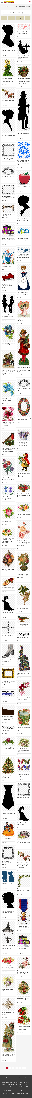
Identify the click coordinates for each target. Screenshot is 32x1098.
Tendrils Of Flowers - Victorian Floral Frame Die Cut (23, 890)
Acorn (7, 1077)
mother (21, 1082)
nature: (3, 1077)
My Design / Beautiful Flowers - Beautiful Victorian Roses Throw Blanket (23, 444)
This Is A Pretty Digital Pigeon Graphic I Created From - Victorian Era (8, 967)
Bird (12, 1080)
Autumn (11, 1077)
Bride (14, 1082)
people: (3, 1082)
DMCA (22, 1093)
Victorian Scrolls (5, 730)
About (2, 1093)
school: (3, 1084)
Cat (19, 1080)
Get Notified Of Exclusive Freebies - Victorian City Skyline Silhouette (7, 718)
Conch (23, 1077)
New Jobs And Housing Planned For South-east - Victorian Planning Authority (23, 238)
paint (27, 18)
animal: (3, 1080)
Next (24, 1068)
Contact (18, 1093)
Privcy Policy (12, 1093)
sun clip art (20, 18)
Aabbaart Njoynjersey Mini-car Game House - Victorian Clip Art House (8, 240)
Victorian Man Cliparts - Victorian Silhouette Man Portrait (7, 316)
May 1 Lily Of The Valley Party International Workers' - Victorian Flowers (23, 750)
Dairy (11, 1086)
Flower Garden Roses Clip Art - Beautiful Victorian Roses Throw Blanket (23, 972)
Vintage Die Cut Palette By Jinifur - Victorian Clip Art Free (23, 729)
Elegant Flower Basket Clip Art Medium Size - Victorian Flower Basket (23, 495)
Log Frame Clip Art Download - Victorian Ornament (6, 863)
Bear (10, 1080)
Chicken (23, 1080)
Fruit (27, 1086)
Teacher (12, 1084)
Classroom (20, 1084)
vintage (4, 18)
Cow (26, 1080)
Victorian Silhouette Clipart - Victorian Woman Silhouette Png (8, 135)
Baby (11, 1082)
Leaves (15, 1077)
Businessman (26, 1082)
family (17, 1082)
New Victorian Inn (6, 698)
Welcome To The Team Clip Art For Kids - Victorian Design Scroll (8, 216)
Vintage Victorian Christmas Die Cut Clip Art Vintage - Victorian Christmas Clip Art (8, 450)
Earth (26, 1077)
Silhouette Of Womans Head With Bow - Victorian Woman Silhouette (8, 813)
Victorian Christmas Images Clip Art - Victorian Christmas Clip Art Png (24, 475)
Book (16, 1084)
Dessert (15, 1086)
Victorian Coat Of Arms (7, 266)
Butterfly (16, 1080)
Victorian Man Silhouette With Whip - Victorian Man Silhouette (23, 133)
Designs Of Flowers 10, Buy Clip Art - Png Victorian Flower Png (8, 498)
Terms (6, 1093)
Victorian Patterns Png (22, 637)
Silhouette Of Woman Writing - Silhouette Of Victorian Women (24, 57)
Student (8, 1084)
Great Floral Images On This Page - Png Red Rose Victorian (24, 699)
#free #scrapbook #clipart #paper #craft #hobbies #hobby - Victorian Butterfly (23, 774)
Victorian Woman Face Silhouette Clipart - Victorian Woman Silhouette (8, 50)
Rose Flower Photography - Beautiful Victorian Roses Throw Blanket (8, 424)
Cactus (19, 1077)
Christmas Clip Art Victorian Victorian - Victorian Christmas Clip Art (23, 1028)
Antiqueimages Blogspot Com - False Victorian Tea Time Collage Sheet (8, 748)
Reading (25, 1084)
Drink (19, 1086)
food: (3, 1086)
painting (11, 18)
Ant (7, 1080)
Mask (7, 1082)
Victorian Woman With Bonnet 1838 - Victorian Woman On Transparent (7, 80)
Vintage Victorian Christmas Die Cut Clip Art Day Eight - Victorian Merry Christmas (23, 998)
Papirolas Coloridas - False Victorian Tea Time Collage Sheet (23, 842)
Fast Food (23, 1086)
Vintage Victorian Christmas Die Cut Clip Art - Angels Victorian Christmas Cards (8, 1056)
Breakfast (7, 1086)
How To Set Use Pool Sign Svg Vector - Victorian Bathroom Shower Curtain (23, 256)
